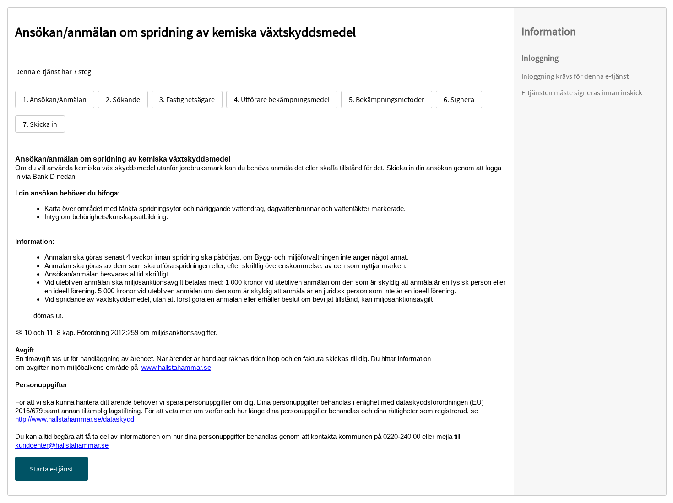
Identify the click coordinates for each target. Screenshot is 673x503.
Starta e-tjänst (51, 468)
